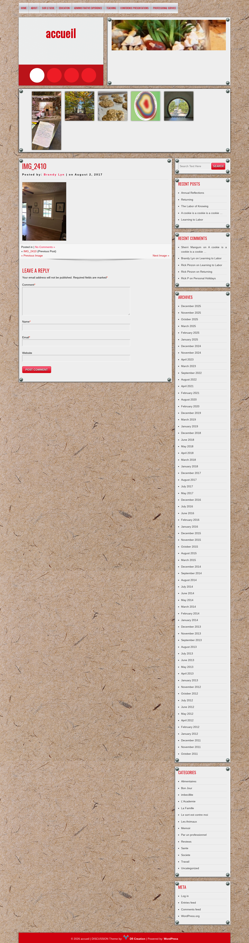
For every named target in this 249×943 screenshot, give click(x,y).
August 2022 (189, 379)
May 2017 (187, 493)
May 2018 (187, 446)
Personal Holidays (205, 278)
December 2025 (191, 306)
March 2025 (188, 326)
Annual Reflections (192, 192)
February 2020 (190, 406)
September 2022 (191, 372)
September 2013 (191, 640)
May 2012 (187, 713)
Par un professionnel (194, 834)
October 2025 (189, 319)
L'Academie (188, 801)
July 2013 (187, 653)
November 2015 (191, 539)
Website (27, 352)
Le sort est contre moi (194, 814)
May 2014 (187, 600)
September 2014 (191, 573)
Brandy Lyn (54, 174)
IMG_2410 (30, 251)
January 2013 (189, 680)
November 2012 (191, 686)
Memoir (185, 828)
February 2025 (190, 332)
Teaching (111, 8)
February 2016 (190, 519)
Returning (187, 199)
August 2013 (189, 646)
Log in (185, 896)
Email (26, 337)
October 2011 (189, 753)
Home (23, 8)
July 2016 (187, 506)
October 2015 (189, 546)
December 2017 (191, 473)
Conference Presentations (134, 8)
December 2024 (191, 346)
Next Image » (161, 255)
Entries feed (188, 902)
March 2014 (188, 606)
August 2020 (189, 399)
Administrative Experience (88, 8)
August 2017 (189, 479)
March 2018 (188, 459)
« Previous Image (32, 255)
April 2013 (187, 673)
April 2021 (187, 386)
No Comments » (45, 247)
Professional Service (164, 8)
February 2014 (190, 613)
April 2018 (187, 452)
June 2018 (187, 439)
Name (26, 321)
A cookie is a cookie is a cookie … (202, 213)
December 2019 (191, 412)
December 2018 (191, 432)
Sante (184, 848)
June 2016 (187, 513)
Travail (185, 861)
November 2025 (191, 312)
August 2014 (189, 580)
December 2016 (191, 499)
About (34, 8)
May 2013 (187, 666)
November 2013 (191, 633)
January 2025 (189, 339)
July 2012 (187, 700)
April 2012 (187, 720)
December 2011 (191, 740)
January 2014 (189, 620)
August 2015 (189, 553)
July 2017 (187, 486)
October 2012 (189, 693)
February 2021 (190, 392)
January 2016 (189, 526)
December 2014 (191, 566)
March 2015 (188, 560)
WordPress (171, 938)
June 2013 (187, 660)
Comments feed (191, 909)
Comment (28, 284)
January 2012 (189, 733)
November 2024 (191, 352)
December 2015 (191, 533)
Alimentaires (188, 781)
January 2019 (189, 426)
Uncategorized (190, 868)
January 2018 (189, 466)
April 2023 (187, 359)
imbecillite (187, 794)
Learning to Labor (192, 219)
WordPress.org (190, 916)
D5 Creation (137, 938)
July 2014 (187, 586)
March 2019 (188, 419)
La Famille (187, 808)
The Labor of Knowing (194, 206)
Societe (185, 855)
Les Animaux (189, 821)
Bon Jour (186, 788)
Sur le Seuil (48, 8)
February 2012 (190, 726)
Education (64, 8)
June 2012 (187, 706)
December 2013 (191, 626)
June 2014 (187, 593)
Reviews (186, 841)
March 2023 (188, 366)
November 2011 (191, 746)
